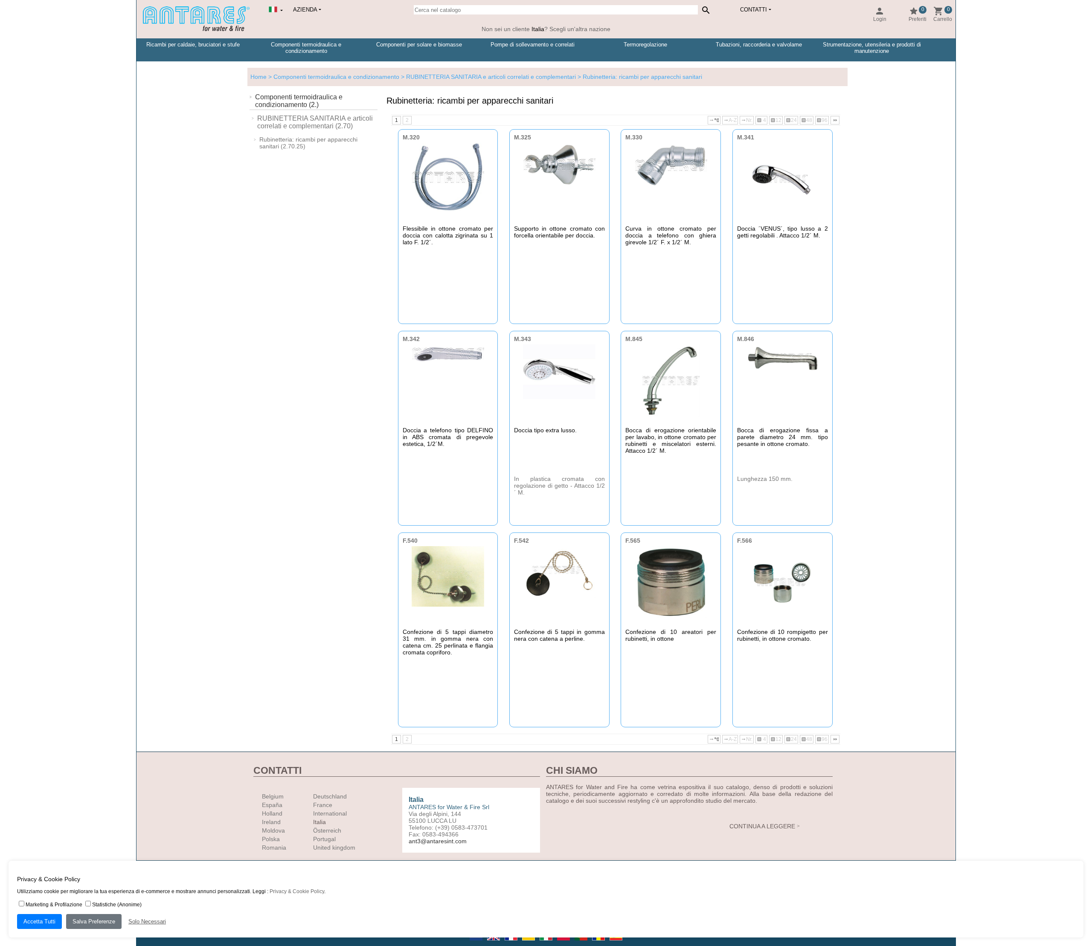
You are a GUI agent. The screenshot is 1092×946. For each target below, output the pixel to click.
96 (822, 120)
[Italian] (546, 943)
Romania (274, 847)
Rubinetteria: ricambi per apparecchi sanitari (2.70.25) (308, 143)
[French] (511, 943)
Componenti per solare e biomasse (419, 44)
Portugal (324, 839)
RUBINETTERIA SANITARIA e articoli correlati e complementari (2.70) (315, 122)
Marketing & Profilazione (54, 905)
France (322, 804)
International (330, 813)
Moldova (273, 830)
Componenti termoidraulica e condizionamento (306, 47)
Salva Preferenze (94, 921)
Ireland (271, 822)
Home (258, 76)
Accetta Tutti (39, 921)
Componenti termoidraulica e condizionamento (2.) (299, 100)
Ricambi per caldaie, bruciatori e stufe (193, 44)
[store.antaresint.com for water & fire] (196, 29)
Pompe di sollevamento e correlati (533, 44)
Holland (272, 813)
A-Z (730, 120)
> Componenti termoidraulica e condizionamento (333, 76)
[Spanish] (616, 943)
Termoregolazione (645, 44)
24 (791, 120)
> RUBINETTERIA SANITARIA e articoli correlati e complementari (487, 76)
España (272, 804)
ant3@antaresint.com (438, 841)
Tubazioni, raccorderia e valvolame (759, 44)
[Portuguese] (581, 943)
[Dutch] (476, 943)
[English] (494, 943)
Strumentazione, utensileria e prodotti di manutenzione (872, 47)
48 (806, 120)
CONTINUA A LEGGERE (762, 826)
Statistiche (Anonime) (117, 905)
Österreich (327, 830)
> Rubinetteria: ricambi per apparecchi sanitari (639, 76)
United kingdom (334, 847)
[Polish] (564, 943)
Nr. (746, 120)
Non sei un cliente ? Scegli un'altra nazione (546, 29)
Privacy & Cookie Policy (297, 891)
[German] (529, 943)
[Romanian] (599, 943)
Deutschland (330, 796)
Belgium (273, 796)
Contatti (753, 9)
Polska (271, 839)
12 (775, 120)
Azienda (305, 9)
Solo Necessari (147, 921)
